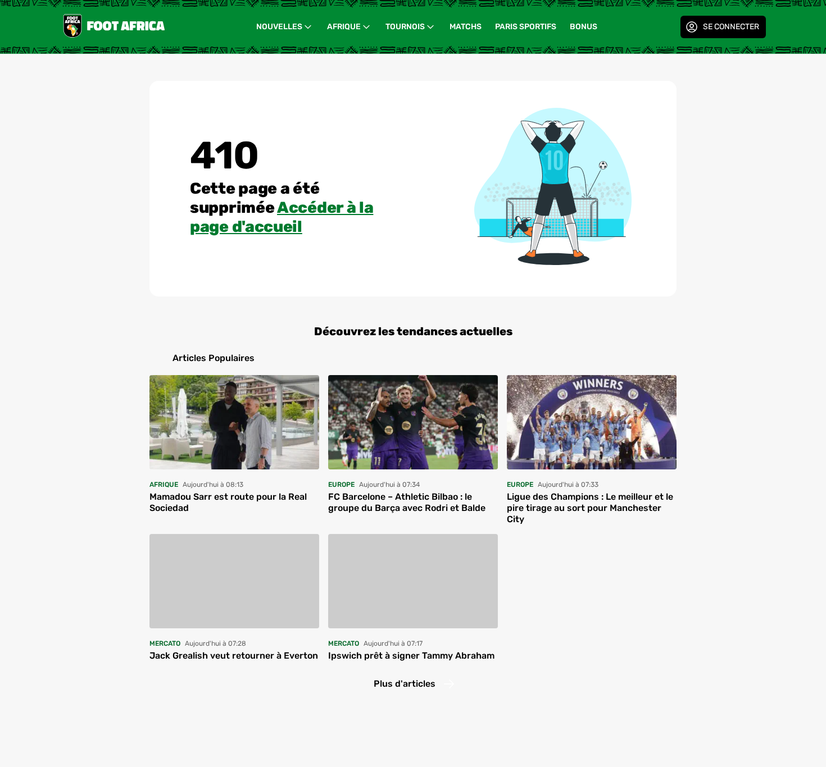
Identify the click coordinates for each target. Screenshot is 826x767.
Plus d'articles (404, 683)
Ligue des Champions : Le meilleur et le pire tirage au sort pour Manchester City (590, 507)
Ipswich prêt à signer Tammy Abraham (411, 655)
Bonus (583, 26)
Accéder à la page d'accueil (281, 217)
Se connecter (731, 26)
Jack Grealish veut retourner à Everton (233, 655)
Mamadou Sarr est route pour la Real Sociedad (228, 502)
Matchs (466, 26)
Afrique (344, 26)
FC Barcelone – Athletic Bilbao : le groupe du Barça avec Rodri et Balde (406, 502)
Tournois (405, 26)
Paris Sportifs (525, 26)
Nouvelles (279, 26)
